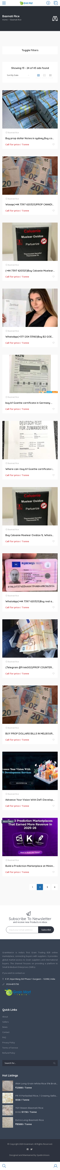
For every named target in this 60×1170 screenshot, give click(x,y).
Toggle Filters (30, 50)
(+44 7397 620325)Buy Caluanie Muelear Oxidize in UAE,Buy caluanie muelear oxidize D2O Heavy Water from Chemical (30, 270)
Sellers (5, 1021)
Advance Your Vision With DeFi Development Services (30, 799)
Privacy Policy (8, 1042)
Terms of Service (10, 1047)
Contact (5, 1032)
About (5, 1016)
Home (5, 19)
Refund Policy (8, 1052)
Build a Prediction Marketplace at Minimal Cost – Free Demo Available (30, 865)
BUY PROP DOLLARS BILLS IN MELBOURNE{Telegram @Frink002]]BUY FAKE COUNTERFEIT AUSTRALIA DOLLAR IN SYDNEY (30, 733)
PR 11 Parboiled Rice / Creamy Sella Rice (36, 1095)
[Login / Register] (55, 1166)
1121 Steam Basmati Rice (29, 1107)
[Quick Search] (55, 18)
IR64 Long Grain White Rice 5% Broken (36, 1083)
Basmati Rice (13, 132)
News (5, 1027)
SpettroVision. (43, 1155)
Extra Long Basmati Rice (29, 1120)
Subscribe (46, 929)
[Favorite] (53, 144)
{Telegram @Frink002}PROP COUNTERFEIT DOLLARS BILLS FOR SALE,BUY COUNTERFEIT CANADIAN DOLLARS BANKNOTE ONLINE (30, 667)
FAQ (4, 1037)
